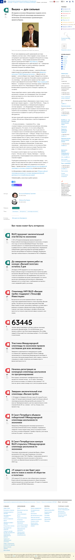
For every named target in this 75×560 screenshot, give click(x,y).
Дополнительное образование (21, 522)
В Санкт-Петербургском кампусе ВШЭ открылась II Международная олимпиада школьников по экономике (28, 445)
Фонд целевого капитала (9, 525)
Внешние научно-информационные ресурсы (35, 524)
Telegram (65, 60)
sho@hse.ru (63, 136)
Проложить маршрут (66, 160)
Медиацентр (47, 517)
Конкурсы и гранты (35, 521)
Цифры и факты (7, 508)
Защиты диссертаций (35, 517)
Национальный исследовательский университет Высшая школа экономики (19, 502)
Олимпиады (19, 512)
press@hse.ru (64, 168)
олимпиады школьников (32, 211)
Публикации (47, 521)
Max (64, 68)
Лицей (18, 508)
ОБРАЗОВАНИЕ (21, 506)
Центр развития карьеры (22, 525)
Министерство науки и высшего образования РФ (63, 509)
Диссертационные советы (36, 515)
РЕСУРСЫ (47, 506)
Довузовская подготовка (22, 510)
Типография (47, 515)
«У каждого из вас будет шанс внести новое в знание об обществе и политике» (28, 472)
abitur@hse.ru (64, 115)
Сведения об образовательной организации (7, 540)
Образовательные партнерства (21, 529)
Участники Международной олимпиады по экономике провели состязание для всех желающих (28, 346)
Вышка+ (18, 515)
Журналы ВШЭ (47, 519)
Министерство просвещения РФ (62, 512)
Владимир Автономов (29, 74)
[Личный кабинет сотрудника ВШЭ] (70, 1)
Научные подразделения (36, 508)
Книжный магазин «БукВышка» (48, 512)
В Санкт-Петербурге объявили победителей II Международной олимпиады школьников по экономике (27, 418)
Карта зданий (64, 159)
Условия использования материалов (64, 175)
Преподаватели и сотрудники (7, 516)
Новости (38, 502)
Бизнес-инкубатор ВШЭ (22, 526)
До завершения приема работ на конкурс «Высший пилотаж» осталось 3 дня (27, 264)
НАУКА (33, 506)
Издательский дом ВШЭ (49, 510)
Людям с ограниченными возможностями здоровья (9, 544)
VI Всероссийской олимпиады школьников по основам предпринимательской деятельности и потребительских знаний (30, 173)
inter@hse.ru (64, 145)
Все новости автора (22, 195)
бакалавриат (15, 211)
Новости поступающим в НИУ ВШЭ (49, 502)
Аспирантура (20, 519)
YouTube (65, 58)
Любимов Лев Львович (24, 200)
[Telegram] (14, 182)
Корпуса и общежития (8, 518)
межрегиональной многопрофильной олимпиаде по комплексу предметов (29, 167)
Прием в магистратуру (22, 517)
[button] (13, 35)
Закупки (5, 520)
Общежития (64, 126)
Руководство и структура (9, 510)
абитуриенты (23, 211)
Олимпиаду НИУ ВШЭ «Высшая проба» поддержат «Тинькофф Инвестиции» (27, 294)
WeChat (65, 62)
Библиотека (46, 508)
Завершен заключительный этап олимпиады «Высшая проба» (27, 392)
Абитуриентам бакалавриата (19, 218)
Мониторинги (34, 513)
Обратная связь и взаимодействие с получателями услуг (21, 533)
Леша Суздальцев (42, 82)
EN (63, 1)
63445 (22, 322)
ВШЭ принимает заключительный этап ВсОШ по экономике (28, 235)
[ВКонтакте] (12, 182)
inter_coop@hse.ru (65, 157)
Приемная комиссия (65, 106)
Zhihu (64, 66)
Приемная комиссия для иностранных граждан (65, 140)
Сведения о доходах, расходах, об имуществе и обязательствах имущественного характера (9, 533)
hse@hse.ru (63, 103)
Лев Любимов (33, 61)
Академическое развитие (36, 519)
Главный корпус (64, 73)
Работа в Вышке (7, 550)
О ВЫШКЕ (6, 506)
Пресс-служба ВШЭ (66, 163)
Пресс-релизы (64, 171)
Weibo (64, 64)
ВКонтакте (65, 56)
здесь (14, 555)
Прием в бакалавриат (21, 514)
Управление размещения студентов (64, 130)
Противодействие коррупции (7, 528)
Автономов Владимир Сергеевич (27, 193)
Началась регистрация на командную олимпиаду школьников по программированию (29, 372)
